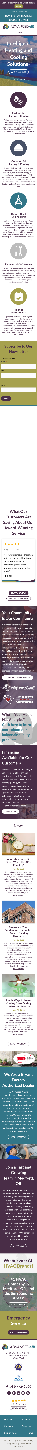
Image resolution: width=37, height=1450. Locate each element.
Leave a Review (18, 1408)
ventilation (7, 173)
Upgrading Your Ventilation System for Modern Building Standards (18, 931)
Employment (10, 1432)
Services (8, 1419)
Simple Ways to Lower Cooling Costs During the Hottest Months (18, 1003)
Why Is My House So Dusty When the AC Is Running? (18, 862)
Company (8, 1426)
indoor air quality (21, 175)
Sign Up (18, 6)
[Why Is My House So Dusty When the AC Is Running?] (18, 843)
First (2, 370)
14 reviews (21, 1404)
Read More (18, 895)
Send (6, 398)
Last (2, 380)
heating (28, 170)
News (30, 1432)
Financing (26, 1426)
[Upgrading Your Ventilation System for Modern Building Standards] (18, 911)
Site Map (15, 1443)
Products (26, 1419)
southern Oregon (13, 628)
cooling (15, 184)
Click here (10, 724)
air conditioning (21, 173)
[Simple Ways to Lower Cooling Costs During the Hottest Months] (18, 985)
